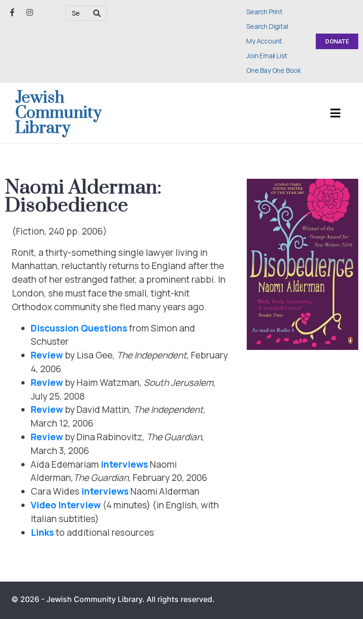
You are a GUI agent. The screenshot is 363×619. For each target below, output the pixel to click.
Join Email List (266, 55)
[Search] (96, 13)
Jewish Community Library (58, 113)
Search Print (264, 11)
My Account (264, 40)
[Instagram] (29, 12)
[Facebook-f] (12, 12)
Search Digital (267, 26)
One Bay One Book (273, 70)
